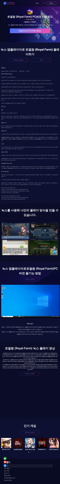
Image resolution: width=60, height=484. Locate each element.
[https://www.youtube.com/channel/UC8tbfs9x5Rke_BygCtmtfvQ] (5, 461)
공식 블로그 (7, 468)
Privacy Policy (8, 480)
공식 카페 (6, 471)
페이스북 (6, 473)
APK (41, 60)
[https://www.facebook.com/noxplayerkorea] (5, 465)
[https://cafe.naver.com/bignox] (5, 458)
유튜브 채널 (7, 475)
